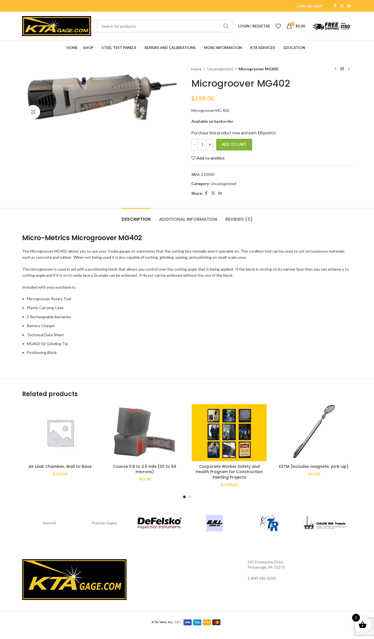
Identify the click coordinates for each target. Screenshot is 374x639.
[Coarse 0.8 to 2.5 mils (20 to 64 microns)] (145, 432)
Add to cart (234, 144)
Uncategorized (220, 68)
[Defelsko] (159, 523)
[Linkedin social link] (348, 6)
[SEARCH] (226, 26)
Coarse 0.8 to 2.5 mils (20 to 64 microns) (144, 469)
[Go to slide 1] (184, 497)
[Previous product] (335, 69)
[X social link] (341, 6)
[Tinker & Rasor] (269, 523)
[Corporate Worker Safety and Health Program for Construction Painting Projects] (229, 432)
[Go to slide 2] (190, 497)
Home (196, 68)
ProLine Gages (104, 522)
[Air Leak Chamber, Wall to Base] (60, 432)
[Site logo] (56, 25)
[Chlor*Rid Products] (324, 523)
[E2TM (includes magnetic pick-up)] (314, 432)
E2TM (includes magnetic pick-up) (314, 466)
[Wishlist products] (278, 26)
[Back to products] (342, 69)
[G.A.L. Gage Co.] (214, 523)
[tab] (136, 216)
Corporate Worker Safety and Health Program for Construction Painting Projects (229, 472)
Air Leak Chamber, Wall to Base (60, 466)
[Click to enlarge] (33, 112)
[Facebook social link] (335, 6)
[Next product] (348, 69)
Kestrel (49, 522)
